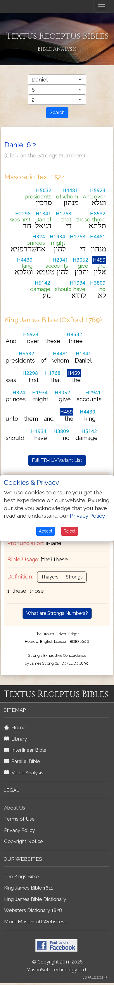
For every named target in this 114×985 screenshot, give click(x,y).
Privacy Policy (19, 830)
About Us (14, 808)
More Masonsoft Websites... (35, 921)
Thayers (49, 577)
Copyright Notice (23, 841)
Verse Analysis (26, 772)
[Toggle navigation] (102, 7)
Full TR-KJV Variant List (57, 460)
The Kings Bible (21, 876)
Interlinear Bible (27, 750)
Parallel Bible (24, 761)
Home (17, 727)
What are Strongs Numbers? (57, 613)
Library (18, 739)
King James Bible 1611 (28, 888)
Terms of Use (19, 819)
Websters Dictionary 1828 (33, 910)
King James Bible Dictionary (35, 899)
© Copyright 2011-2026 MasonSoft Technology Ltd (56, 965)
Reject (69, 531)
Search (57, 112)
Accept (45, 531)
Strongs (74, 577)
